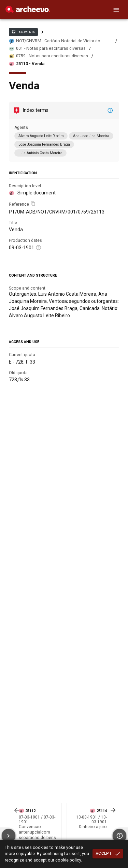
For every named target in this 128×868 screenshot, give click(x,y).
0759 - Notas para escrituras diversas (52, 56)
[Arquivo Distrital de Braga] (27, 11)
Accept (104, 853)
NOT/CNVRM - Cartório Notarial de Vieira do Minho (58, 41)
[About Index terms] (110, 110)
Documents (23, 32)
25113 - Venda (30, 63)
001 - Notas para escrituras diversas (51, 48)
